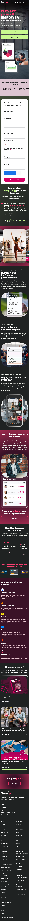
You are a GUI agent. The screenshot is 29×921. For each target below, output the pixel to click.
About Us (3, 827)
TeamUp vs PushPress (21, 892)
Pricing (3, 824)
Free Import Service (6, 870)
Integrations (4, 873)
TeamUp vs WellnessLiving (20, 885)
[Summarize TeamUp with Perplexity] (7, 814)
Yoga (17, 846)
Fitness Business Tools (22, 853)
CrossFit (18, 824)
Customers (4, 862)
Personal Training (20, 838)
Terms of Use (4, 843)
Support (3, 840)
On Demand (4, 881)
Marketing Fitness (20, 859)
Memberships (4, 878)
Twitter (3, 910)
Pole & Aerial (19, 843)
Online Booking (5, 884)
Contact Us (4, 838)
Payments (3, 889)
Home (2, 821)
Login (16, 2)
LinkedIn (3, 913)
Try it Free (21, 2)
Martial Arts (19, 835)
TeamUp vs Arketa (20, 894)
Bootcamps (19, 821)
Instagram (3, 908)
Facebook (3, 905)
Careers (3, 829)
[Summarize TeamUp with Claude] (2, 814)
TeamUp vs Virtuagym (21, 889)
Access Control (5, 856)
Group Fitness (19, 829)
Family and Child (5, 867)
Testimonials (4, 835)
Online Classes (4, 886)
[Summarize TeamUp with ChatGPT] (4, 814)
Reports (3, 892)
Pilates (18, 840)
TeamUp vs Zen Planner (20, 881)
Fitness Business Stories (20, 862)
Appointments (4, 859)
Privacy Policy (4, 846)
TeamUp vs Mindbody (21, 877)
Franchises (19, 827)
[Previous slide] (3, 548)
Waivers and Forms (6, 895)
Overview (3, 853)
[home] (4, 2)
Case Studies (19, 869)
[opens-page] (13, 246)
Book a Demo (14, 32)
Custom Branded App (6, 864)
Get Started (14, 518)
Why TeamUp (4, 832)
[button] (26, 2)
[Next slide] (26, 548)
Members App (4, 875)
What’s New (19, 866)
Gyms (17, 832)
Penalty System (5, 897)
